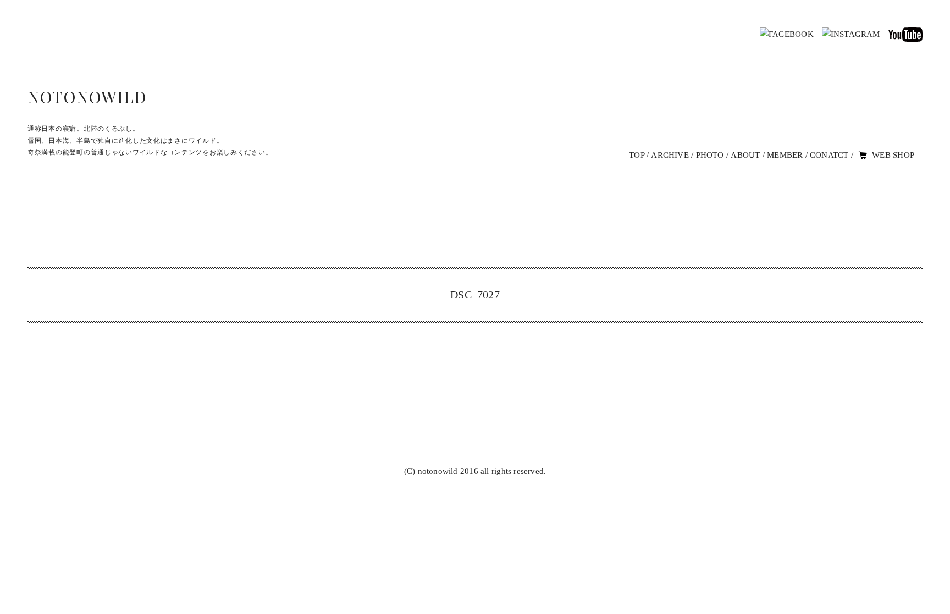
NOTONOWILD (86, 97)
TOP (636, 155)
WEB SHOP (893, 155)
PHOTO (710, 155)
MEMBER (785, 155)
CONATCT (829, 155)
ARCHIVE (670, 155)
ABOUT (745, 155)
